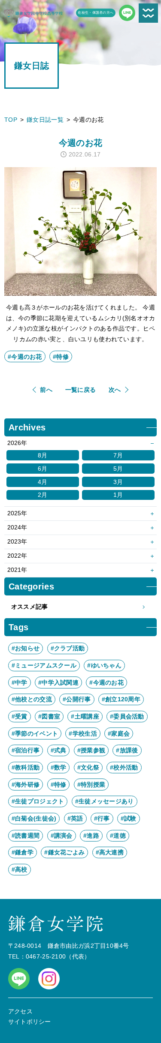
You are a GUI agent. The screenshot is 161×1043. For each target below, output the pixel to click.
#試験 (129, 818)
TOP (10, 119)
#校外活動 (124, 767)
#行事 (102, 818)
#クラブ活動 (68, 648)
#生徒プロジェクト (38, 801)
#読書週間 (25, 835)
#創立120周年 (121, 699)
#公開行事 (77, 699)
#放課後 (127, 750)
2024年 (17, 527)
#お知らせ (25, 648)
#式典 (59, 750)
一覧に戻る (80, 389)
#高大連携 (110, 852)
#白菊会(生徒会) (34, 818)
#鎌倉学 (22, 852)
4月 (43, 481)
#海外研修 (25, 784)
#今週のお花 (25, 356)
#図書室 (49, 716)
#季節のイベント (35, 733)
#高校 (19, 869)
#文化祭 (88, 767)
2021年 (17, 569)
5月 (118, 468)
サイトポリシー (29, 1021)
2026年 (17, 442)
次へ (115, 389)
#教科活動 (25, 767)
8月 (43, 455)
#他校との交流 (32, 699)
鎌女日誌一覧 (45, 119)
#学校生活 (83, 733)
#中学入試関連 (58, 682)
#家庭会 (119, 733)
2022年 (17, 555)
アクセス (20, 1011)
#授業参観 (91, 750)
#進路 (91, 835)
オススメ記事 (29, 606)
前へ (46, 389)
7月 (118, 455)
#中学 (19, 682)
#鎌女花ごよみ (64, 852)
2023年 (17, 541)
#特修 (61, 356)
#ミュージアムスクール (44, 665)
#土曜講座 (85, 716)
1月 (118, 494)
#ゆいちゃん (104, 665)
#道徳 (118, 835)
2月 (43, 494)
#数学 (59, 767)
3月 (118, 481)
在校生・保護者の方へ (95, 13)
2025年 (17, 513)
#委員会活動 (127, 716)
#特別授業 (91, 784)
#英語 (75, 818)
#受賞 (19, 716)
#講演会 (62, 835)
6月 (43, 468)
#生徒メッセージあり (104, 801)
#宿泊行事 (25, 750)
